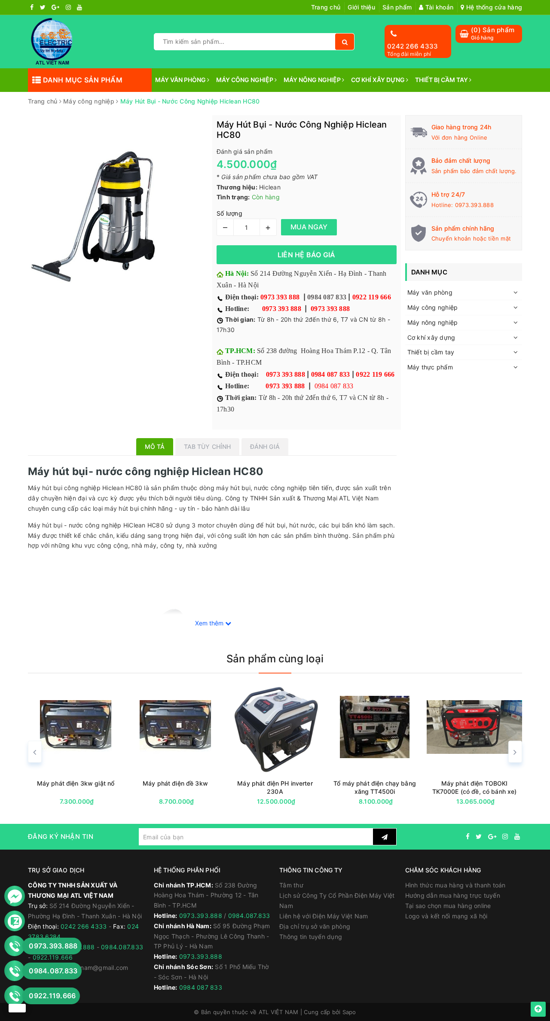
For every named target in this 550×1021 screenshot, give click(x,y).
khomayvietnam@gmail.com (87, 967)
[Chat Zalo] (14, 921)
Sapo (349, 1012)
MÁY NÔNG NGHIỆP (313, 79)
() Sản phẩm (492, 33)
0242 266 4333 (412, 46)
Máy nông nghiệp (432, 322)
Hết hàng (392, 801)
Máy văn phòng (429, 292)
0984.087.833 (122, 947)
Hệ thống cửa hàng (493, 7)
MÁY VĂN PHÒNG (181, 79)
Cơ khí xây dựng (431, 337)
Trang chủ (325, 7)
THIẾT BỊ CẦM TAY (442, 79)
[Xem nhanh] (125, 801)
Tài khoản (438, 7)
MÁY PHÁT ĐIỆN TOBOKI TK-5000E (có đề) (476, 787)
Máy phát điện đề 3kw (78, 783)
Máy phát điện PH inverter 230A (178, 787)
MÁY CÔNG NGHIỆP (245, 79)
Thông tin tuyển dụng (310, 936)
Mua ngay (94, 801)
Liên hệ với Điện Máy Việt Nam (323, 916)
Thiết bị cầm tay (431, 352)
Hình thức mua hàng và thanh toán (455, 885)
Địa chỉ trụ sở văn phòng (314, 926)
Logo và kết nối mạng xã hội (446, 916)
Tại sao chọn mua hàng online (448, 905)
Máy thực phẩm (430, 367)
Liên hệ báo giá (307, 254)
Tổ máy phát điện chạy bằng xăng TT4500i (277, 787)
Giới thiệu (361, 7)
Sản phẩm (397, 7)
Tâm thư (291, 885)
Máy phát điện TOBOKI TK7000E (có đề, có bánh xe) (377, 787)
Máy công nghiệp (432, 307)
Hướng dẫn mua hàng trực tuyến (452, 895)
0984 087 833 (326, 297)
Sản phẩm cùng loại (275, 658)
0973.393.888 (474, 204)
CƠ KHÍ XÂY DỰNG (378, 79)
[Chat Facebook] (14, 896)
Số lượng (229, 213)
